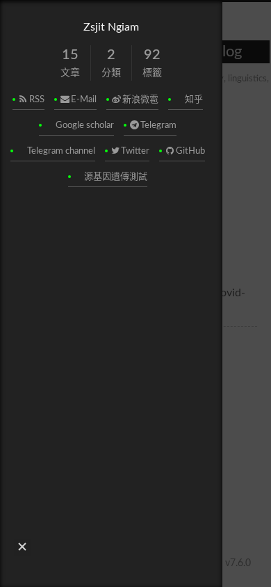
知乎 (194, 99)
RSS (36, 99)
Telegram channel (61, 151)
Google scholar (85, 125)
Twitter (135, 151)
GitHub (190, 151)
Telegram (158, 125)
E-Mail (84, 99)
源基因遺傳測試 (115, 177)
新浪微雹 (140, 99)
